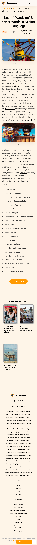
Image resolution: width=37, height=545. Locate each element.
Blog (14, 8)
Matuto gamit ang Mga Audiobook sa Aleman (18, 426)
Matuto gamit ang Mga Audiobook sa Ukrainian (18, 467)
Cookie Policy (18, 528)
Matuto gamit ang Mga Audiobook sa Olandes (18, 455)
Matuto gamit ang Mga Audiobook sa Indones (18, 464)
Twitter (18, 491)
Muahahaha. (10, 109)
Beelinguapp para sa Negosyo (18, 513)
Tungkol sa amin (18, 504)
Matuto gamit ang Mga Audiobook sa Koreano (18, 443)
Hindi (17, 170)
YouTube (18, 494)
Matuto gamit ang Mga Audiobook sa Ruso (18, 432)
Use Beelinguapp (18, 281)
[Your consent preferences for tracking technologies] (34, 542)
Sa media (18, 516)
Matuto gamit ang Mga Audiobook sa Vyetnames (18, 472)
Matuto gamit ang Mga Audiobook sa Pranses (18, 420)
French (11, 170)
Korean (22, 170)
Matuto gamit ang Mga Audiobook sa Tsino (18, 434)
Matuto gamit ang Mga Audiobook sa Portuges (18, 417)
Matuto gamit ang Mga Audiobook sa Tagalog (18, 469)
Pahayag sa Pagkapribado (18, 525)
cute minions (13, 86)
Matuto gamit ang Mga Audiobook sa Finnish (18, 475)
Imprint (18, 519)
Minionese (17, 161)
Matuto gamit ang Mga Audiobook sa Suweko (18, 449)
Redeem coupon (18, 507)
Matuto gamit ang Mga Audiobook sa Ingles (18, 411)
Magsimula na (24, 542)
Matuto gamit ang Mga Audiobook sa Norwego (18, 458)
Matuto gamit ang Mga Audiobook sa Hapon (18, 429)
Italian (28, 170)
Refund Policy (18, 522)
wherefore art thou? (27, 120)
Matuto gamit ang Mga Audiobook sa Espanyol (18, 414)
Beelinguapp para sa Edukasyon (18, 510)
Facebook (18, 485)
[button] (30, 3)
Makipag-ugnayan (18, 531)
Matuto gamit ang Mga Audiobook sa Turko (18, 440)
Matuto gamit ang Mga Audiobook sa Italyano (18, 423)
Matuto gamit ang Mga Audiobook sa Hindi (18, 437)
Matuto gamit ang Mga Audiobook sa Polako (19, 452)
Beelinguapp (6, 8)
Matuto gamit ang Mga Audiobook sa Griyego (18, 461)
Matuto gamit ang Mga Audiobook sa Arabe (18, 446)
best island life (25, 117)
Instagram (18, 488)
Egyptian (23, 172)
